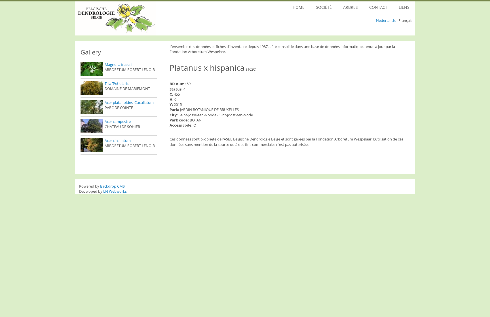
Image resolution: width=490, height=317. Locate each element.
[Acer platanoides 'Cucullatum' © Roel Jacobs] (92, 107)
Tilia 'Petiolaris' (117, 83)
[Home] (131, 18)
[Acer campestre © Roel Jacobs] (92, 126)
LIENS (404, 7)
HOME (299, 7)
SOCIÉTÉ (324, 7)
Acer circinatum (118, 140)
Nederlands (386, 20)
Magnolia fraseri (118, 64)
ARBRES (350, 7)
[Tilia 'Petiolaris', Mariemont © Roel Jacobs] (92, 88)
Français (405, 20)
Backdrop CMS (112, 186)
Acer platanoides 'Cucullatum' (130, 102)
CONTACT (378, 7)
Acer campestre (118, 121)
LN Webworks (115, 191)
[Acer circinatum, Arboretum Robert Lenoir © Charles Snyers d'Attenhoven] (92, 145)
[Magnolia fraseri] (92, 69)
